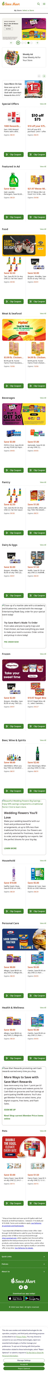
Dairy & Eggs (9, 544)
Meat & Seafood (12, 313)
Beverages (8, 397)
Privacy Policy (21, 1337)
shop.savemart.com (9, 1238)
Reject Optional (24, 1368)
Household (8, 860)
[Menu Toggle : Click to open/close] (44, 4)
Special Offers (10, 103)
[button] (14, 124)
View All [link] (43, 104)
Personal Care (10, 923)
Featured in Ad (11, 166)
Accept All (24, 1364)
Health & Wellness (13, 1007)
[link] (11, 4)
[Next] (44, 76)
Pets (4, 1131)
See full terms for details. (24, 1248)
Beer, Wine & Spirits (14, 740)
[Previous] (39, 76)
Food (5, 229)
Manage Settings (24, 1360)
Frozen (6, 654)
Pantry (6, 482)
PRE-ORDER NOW (11, 642)
